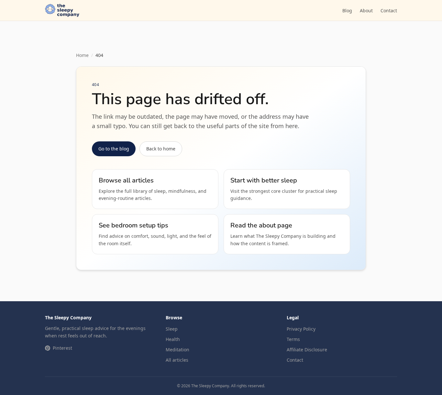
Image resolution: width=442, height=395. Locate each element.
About (366, 10)
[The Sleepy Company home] (62, 10)
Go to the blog (113, 149)
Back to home (160, 149)
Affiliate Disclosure (307, 349)
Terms (293, 339)
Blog (347, 10)
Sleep (172, 329)
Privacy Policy (301, 329)
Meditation (177, 349)
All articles (177, 360)
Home (82, 55)
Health (173, 339)
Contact (389, 10)
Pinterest (62, 348)
